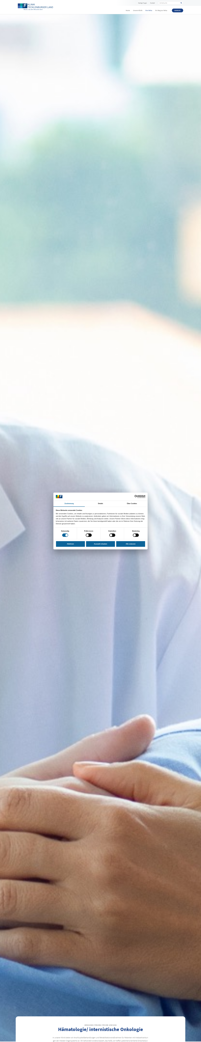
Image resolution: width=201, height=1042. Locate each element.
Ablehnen (70, 544)
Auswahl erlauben (100, 544)
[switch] (89, 535)
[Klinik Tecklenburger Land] (35, 7)
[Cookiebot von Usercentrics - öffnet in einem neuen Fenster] (136, 496)
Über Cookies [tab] (132, 503)
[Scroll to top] (196, 1037)
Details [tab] (100, 503)
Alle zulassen (130, 544)
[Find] (181, 2)
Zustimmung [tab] (69, 503)
